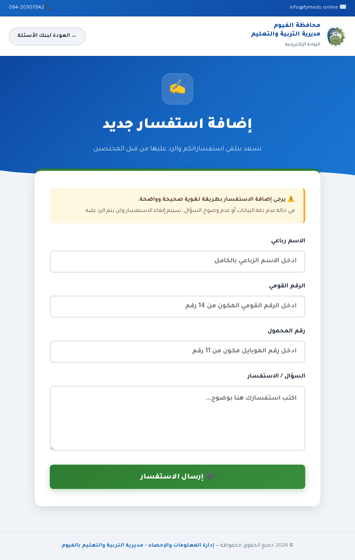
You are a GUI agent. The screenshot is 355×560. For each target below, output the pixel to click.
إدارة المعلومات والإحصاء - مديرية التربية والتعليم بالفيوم (137, 546)
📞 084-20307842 (30, 8)
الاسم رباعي (288, 241)
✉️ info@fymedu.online (318, 8)
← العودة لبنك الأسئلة (47, 36)
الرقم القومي (287, 286)
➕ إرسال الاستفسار (178, 477)
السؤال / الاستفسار (276, 377)
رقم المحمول (286, 332)
